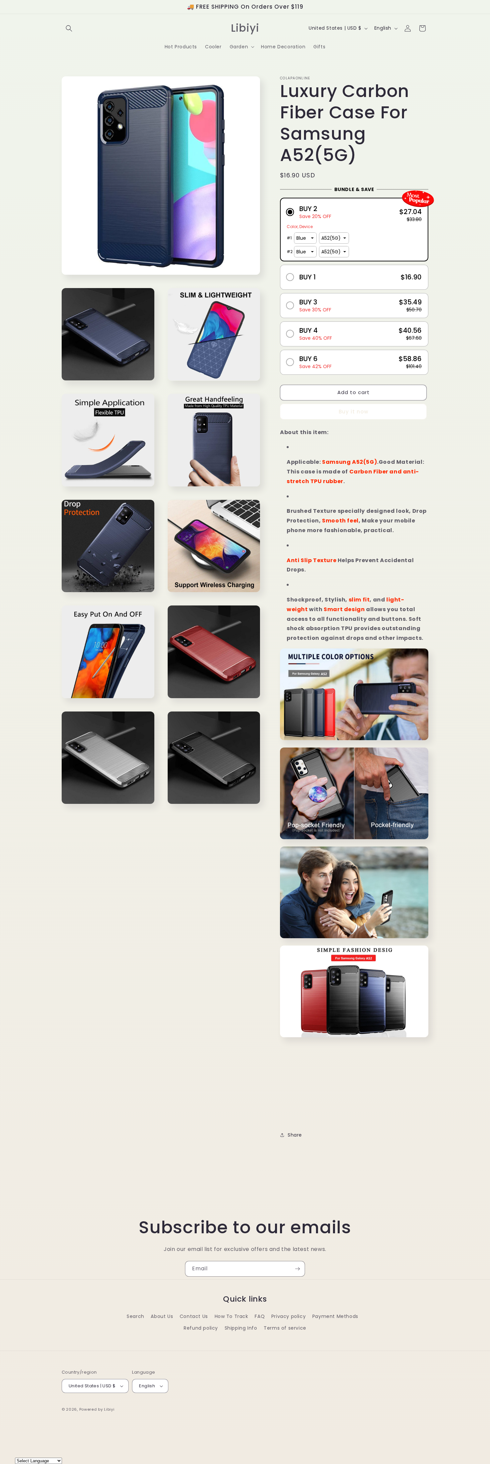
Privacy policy (288, 1316)
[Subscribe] (297, 1269)
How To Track (231, 1316)
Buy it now (353, 411)
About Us (162, 1316)
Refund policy (201, 1328)
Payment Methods (335, 1316)
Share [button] (295, 1135)
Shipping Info (241, 1328)
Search (135, 1316)
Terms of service (285, 1328)
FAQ (260, 1316)
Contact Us (194, 1316)
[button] (69, 28)
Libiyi (109, 1409)
